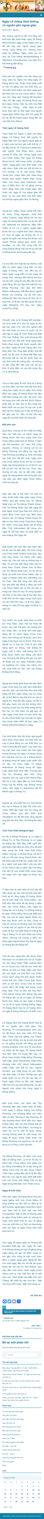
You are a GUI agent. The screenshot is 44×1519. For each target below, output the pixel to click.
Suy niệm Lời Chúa (9, 1415)
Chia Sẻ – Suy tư (8, 1454)
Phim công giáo (8, 1461)
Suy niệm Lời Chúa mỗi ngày (13, 1419)
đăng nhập (13, 1347)
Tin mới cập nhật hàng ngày (12, 1411)
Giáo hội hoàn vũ (8, 1423)
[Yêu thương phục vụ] (22, 11)
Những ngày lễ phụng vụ (11, 1434)
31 (33, 1502)
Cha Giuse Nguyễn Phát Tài (12, 1458)
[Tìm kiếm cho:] (22, 1355)
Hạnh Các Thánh (8, 1438)
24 (33, 1498)
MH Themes (37, 1516)
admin (17, 30)
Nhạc (4, 1465)
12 (5, 1494)
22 (22, 1498)
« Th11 (5, 1507)
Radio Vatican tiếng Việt (11, 1450)
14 (16, 1494)
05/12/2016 (8, 30)
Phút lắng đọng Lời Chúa (11, 1427)
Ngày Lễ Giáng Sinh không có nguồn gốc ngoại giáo (20, 1311)
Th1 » (11, 1507)
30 (28, 1502)
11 (39, 1490)
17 (33, 1494)
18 (39, 1494)
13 (11, 1494)
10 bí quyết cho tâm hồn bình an (14, 1394)
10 (33, 1490)
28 (16, 1502)
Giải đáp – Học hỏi (9, 1446)
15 (22, 1494)
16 (28, 1494)
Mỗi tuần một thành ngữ (11, 1431)
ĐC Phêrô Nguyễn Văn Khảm (13, 1442)
